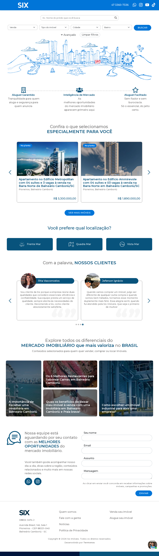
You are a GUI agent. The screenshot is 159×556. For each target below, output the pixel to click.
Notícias (64, 524)
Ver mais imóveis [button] (79, 212)
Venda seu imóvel (121, 511)
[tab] (76, 324)
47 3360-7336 (120, 4)
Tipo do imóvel (48, 27)
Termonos (89, 542)
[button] (47, 172)
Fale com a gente (70, 518)
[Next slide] (149, 172)
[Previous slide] (10, 172)
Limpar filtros (90, 34)
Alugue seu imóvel (121, 518)
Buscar (142, 27)
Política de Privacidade (73, 530)
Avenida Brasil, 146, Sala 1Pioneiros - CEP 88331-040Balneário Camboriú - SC (34, 528)
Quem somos (67, 511)
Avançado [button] (70, 34)
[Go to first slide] (149, 300)
